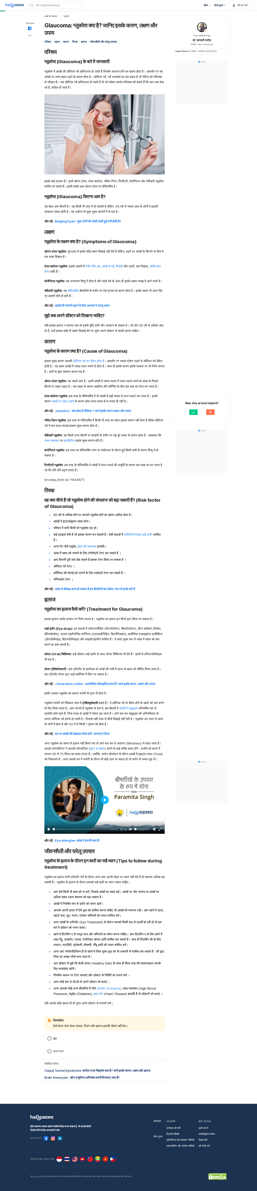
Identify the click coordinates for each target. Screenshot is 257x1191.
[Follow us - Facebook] (46, 1138)
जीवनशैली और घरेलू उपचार (103, 41)
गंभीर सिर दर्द (92, 266)
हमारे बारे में (203, 1127)
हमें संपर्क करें (204, 1145)
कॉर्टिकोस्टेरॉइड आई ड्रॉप (138, 534)
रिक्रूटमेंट (203, 1139)
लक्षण (57, 41)
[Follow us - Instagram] (53, 1138)
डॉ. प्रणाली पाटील (202, 40)
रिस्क (75, 41)
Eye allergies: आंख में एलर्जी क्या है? (77, 840)
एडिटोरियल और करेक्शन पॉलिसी (180, 1139)
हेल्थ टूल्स (158, 1136)
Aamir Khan (181, 51)
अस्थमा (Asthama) (109, 988)
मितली (119, 266)
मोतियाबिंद (73, 291)
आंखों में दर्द (108, 266)
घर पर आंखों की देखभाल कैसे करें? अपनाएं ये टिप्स (82, 734)
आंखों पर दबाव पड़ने (63, 401)
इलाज (84, 41)
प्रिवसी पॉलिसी (172, 1133)
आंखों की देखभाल (50, 16)
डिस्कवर (157, 1120)
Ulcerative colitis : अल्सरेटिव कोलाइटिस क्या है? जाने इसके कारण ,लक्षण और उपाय (105, 684)
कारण (66, 41)
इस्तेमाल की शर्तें (173, 1127)
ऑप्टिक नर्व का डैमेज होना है (88, 361)
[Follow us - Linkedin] (60, 1138)
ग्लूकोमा (66, 16)
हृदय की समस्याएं (87, 546)
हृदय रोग (98, 994)
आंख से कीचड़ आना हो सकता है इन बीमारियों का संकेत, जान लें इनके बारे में (95, 589)
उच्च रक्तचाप (51, 440)
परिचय (47, 41)
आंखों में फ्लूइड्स (128, 708)
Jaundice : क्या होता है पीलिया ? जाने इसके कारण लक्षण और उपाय (93, 411)
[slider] (86, 829)
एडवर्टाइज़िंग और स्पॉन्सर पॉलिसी (180, 1145)
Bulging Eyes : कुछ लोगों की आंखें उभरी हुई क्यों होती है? (88, 221)
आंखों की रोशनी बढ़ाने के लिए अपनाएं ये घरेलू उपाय (82, 305)
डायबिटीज (69, 440)
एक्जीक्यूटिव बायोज (207, 1133)
